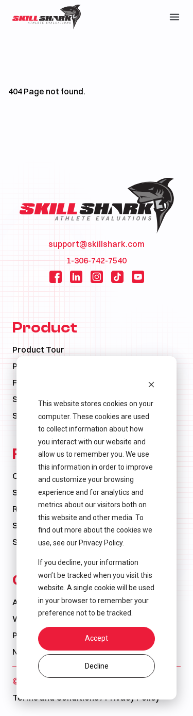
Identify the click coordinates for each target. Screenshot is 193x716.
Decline (97, 666)
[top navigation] (174, 17)
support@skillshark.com (96, 244)
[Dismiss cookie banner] (151, 384)
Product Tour (38, 349)
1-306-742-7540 (96, 260)
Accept (96, 638)
